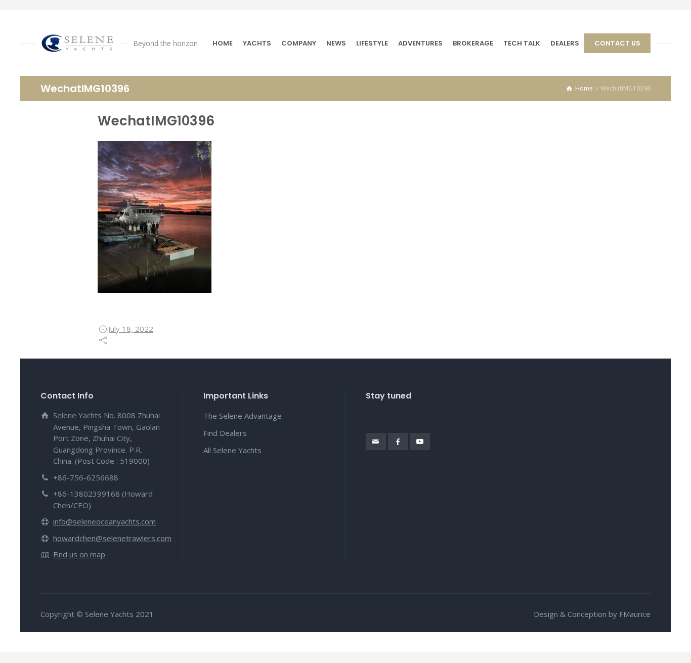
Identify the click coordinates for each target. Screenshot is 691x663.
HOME (222, 43)
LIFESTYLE (372, 43)
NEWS (336, 43)
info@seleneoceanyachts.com (104, 521)
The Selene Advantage (242, 416)
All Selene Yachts (232, 450)
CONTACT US (617, 43)
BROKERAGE (473, 43)
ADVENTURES (420, 43)
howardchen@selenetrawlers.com (112, 538)
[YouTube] (420, 441)
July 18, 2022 (130, 329)
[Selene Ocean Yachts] (78, 43)
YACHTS (257, 43)
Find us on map (79, 554)
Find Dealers (225, 433)
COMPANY (298, 43)
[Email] (376, 441)
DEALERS (564, 43)
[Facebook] (398, 441)
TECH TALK (521, 43)
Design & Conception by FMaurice (592, 614)
